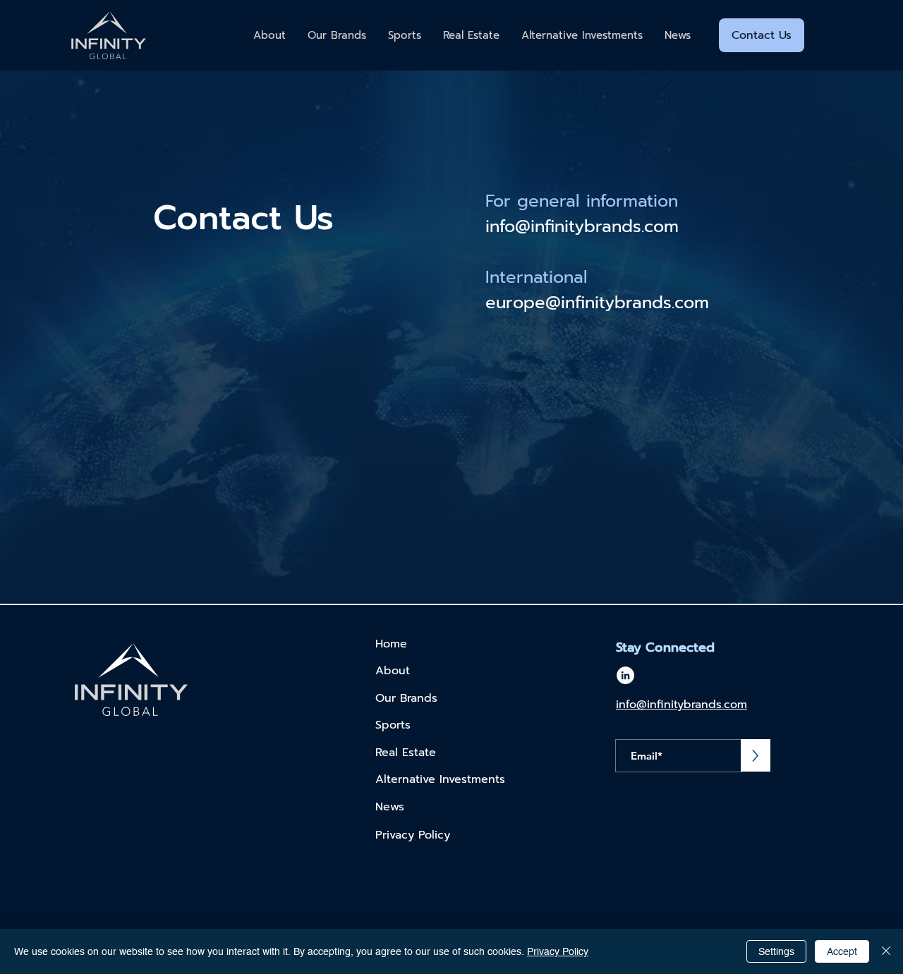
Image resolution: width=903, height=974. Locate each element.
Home (391, 643)
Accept (842, 951)
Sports (393, 725)
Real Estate (405, 752)
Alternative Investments (440, 779)
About (392, 670)
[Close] (886, 951)
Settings (776, 951)
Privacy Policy (557, 951)
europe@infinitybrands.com (597, 302)
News (389, 806)
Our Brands (408, 698)
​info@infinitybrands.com (582, 226)
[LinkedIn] (625, 675)
